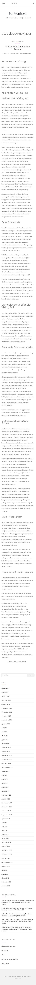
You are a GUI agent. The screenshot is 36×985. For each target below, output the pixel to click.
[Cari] (33, 3)
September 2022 (7, 862)
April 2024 (5, 787)
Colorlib (18, 976)
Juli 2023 (4, 823)
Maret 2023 (5, 838)
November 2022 (7, 854)
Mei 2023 (4, 831)
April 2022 (5, 874)
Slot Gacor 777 (18, 41)
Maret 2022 (5, 878)
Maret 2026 (5, 696)
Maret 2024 (5, 791)
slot (3, 955)
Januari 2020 (6, 886)
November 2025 (7, 712)
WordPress (18, 978)
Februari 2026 (6, 700)
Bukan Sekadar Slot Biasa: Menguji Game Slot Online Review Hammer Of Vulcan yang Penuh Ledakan (17, 929)
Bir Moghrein (18, 13)
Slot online (5, 963)
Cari (30, 675)
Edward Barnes (26, 54)
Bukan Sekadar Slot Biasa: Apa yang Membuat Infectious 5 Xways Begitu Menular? (16, 915)
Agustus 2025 (6, 724)
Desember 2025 (7, 708)
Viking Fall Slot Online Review (17, 48)
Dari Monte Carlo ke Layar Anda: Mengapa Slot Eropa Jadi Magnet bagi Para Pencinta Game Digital (17, 921)
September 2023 (7, 815)
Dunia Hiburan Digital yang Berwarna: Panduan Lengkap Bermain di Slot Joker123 (17, 909)
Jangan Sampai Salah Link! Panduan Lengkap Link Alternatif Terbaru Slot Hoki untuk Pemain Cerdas (18, 902)
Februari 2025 (6, 748)
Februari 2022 (6, 882)
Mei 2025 (5, 736)
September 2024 (7, 767)
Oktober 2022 (6, 858)
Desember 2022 (7, 850)
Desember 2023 (7, 803)
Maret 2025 (5, 744)
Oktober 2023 (6, 811)
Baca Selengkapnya (17, 662)
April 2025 (5, 740)
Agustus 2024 (6, 771)
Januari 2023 (6, 846)
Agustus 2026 (6, 688)
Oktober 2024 (6, 763)
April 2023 (5, 834)
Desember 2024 (7, 755)
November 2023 (7, 807)
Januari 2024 (6, 799)
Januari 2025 (6, 751)
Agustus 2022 (6, 866)
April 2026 (5, 692)
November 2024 (7, 759)
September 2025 (7, 720)
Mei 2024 (5, 783)
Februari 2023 (6, 842)
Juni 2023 (5, 827)
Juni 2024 (5, 779)
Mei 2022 (4, 870)
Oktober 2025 (6, 716)
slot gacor (5, 950)
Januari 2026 (6, 704)
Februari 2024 (6, 795)
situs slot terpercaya (8, 946)
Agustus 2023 (6, 819)
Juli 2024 (4, 775)
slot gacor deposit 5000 (10, 959)
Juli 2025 (4, 728)
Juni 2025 (5, 732)
